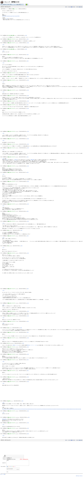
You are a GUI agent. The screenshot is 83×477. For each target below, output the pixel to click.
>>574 (3, 223)
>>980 (7, 18)
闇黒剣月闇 (32, 159)
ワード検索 (16, 4)
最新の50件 (80, 440)
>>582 (3, 317)
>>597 (3, 424)
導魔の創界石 (4, 419)
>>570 (3, 174)
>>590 (3, 361)
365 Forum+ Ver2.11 (79, 475)
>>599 (3, 435)
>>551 (3, 44)
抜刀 (6, 159)
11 (70, 440)
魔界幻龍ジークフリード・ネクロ (32, 345)
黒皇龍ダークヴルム (16, 345)
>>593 (3, 383)
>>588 (3, 402)
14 (74, 440)
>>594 (3, 412)
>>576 (3, 237)
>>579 (3, 290)
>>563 (3, 140)
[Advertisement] (26, 28)
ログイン (22, 4)
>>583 (3, 323)
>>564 (3, 133)
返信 (26, 35)
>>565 (3, 149)
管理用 (19, 4)
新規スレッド (12, 4)
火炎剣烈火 (16, 159)
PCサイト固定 (3, 474)
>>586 (3, 339)
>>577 (3, 247)
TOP (1, 4)
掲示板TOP (4, 4)
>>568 (3, 158)
